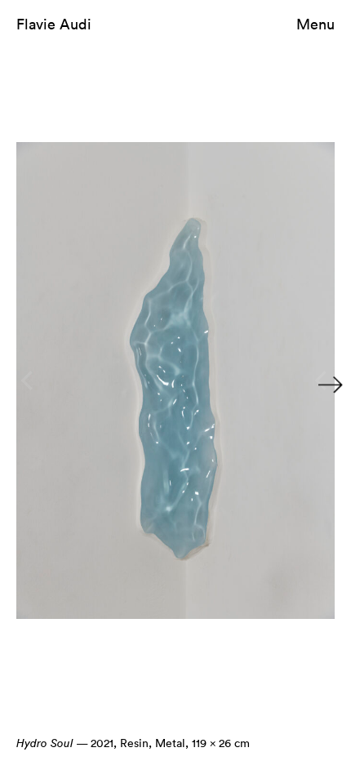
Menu (315, 23)
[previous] (28, 380)
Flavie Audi (53, 23)
